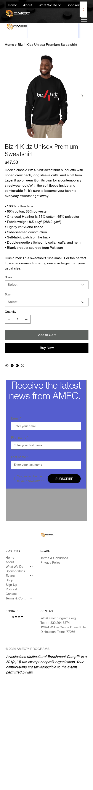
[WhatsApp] (7, 365)
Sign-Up (11, 585)
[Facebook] (12, 365)
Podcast (11, 589)
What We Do (14, 566)
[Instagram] (13, 617)
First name (19, 437)
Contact (11, 594)
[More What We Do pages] (59, 5)
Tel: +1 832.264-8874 (55, 622)
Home (10, 557)
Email (16, 418)
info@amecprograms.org (58, 618)
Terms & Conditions (16, 598)
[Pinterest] (17, 365)
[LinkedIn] (19, 617)
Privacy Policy (50, 562)
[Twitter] (22, 365)
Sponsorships (15, 571)
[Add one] (26, 319)
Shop (9, 580)
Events (11, 575)
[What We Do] (31, 566)
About (10, 562)
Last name (19, 457)
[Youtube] (22, 617)
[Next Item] (82, 95)
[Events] (31, 575)
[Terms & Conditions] (31, 598)
